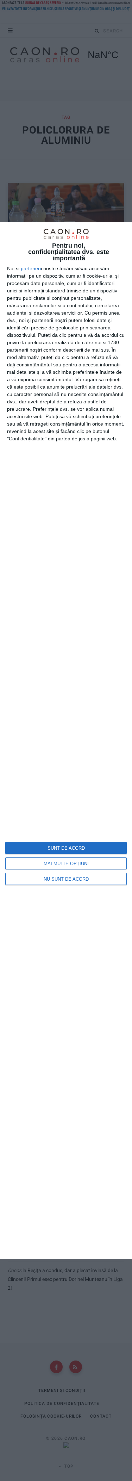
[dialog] (66, 740)
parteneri (31, 268)
